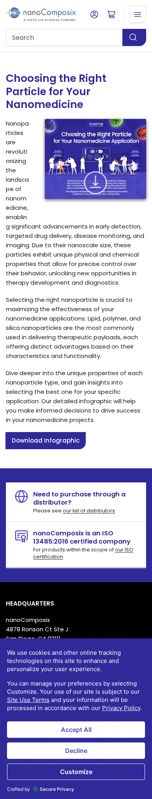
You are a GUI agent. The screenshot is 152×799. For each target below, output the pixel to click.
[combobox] (76, 37)
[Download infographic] (95, 182)
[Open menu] (137, 14)
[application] (76, 718)
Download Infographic (46, 440)
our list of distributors (89, 510)
